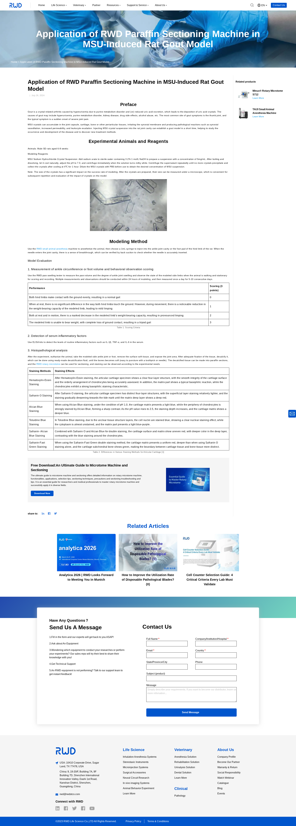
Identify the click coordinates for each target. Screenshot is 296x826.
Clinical (181, 788)
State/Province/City (156, 662)
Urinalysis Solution (184, 767)
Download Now (42, 493)
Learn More (129, 793)
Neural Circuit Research (136, 777)
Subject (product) (155, 673)
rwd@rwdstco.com (70, 794)
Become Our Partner (228, 762)
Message (151, 685)
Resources (113, 5)
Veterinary (183, 750)
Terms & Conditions (158, 821)
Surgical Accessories (134, 772)
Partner (96, 5)
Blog (219, 788)
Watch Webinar (225, 777)
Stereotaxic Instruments (135, 762)
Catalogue (223, 783)
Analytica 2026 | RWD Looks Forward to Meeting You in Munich (86, 577)
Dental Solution (182, 772)
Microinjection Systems (135, 767)
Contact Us (279, 5)
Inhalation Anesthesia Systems (139, 756)
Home (41, 5)
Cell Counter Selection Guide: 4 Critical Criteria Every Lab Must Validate (209, 579)
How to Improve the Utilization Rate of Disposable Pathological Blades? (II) (148, 579)
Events (221, 793)
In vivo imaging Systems (136, 783)
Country (200, 650)
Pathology (179, 795)
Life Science (133, 750)
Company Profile (226, 756)
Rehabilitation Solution (186, 762)
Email (150, 650)
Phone (199, 662)
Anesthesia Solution (185, 756)
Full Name (152, 639)
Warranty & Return (227, 767)
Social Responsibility (228, 772)
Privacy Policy (133, 821)
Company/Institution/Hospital (211, 639)
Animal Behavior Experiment (138, 788)
